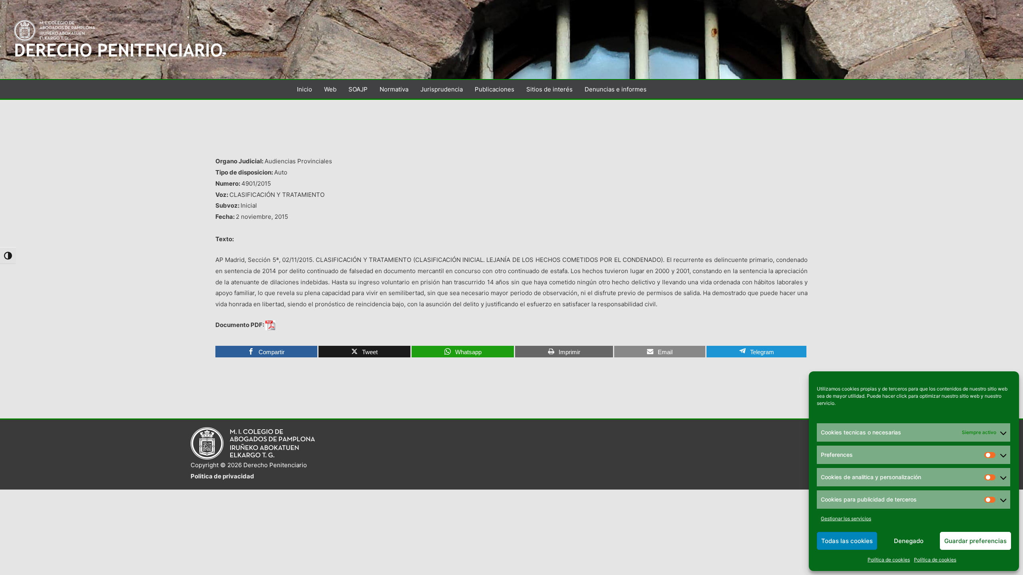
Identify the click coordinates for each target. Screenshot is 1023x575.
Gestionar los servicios (846, 518)
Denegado (908, 541)
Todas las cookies (847, 541)
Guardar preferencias (975, 541)
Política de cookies (889, 560)
